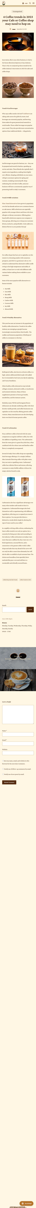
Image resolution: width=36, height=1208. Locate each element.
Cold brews (26, 113)
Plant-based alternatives (9, 203)
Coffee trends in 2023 (25, 579)
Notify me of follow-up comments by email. (17, 769)
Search (4, 605)
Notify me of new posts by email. (14, 774)
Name (4, 731)
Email (4, 740)
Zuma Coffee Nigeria (7, 618)
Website (4, 749)
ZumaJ (13, 29)
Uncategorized (17, 11)
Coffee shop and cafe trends (10, 579)
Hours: (4, 623)
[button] (33, 3)
